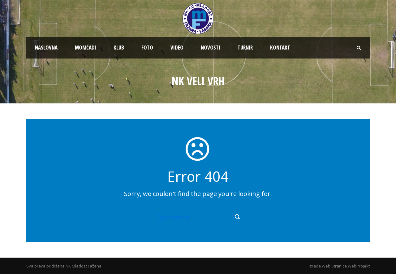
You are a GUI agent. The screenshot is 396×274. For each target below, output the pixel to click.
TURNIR (245, 47)
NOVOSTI (210, 47)
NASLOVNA (46, 47)
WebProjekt (359, 266)
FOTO (147, 47)
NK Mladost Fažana (83, 266)
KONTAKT (280, 47)
